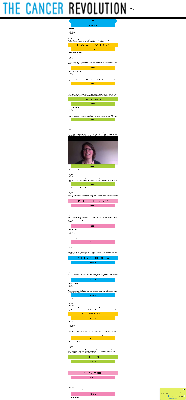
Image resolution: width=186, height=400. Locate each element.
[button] (184, 389)
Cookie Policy (170, 398)
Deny (173, 396)
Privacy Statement (174, 398)
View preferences (180, 396)
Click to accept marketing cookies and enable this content (93, 150)
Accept (165, 396)
